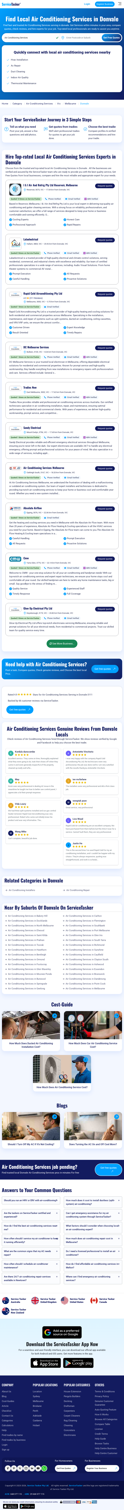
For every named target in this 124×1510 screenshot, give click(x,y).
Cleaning (68, 1425)
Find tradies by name (12, 1435)
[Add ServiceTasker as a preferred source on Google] (62, 1332)
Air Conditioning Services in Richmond (85, 945)
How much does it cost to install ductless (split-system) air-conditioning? (90, 1202)
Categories (7, 1420)
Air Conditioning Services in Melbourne (85, 988)
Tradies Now (30, 387)
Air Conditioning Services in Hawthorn (27, 949)
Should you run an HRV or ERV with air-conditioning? (30, 1200)
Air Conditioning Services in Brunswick (85, 974)
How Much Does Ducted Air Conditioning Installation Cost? (31, 1045)
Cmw (26, 558)
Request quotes (105, 186)
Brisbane (37, 1406)
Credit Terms (101, 1434)
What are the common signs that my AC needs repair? (27, 1253)
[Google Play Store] (78, 1363)
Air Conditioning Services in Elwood (26, 930)
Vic (59, 103)
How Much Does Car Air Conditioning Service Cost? (93, 1045)
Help (4, 1430)
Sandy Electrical (32, 427)
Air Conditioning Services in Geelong (26, 988)
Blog (4, 1396)
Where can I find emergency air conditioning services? (88, 1278)
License (99, 1429)
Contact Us (7, 1415)
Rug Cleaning (70, 1420)
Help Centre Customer (106, 1453)
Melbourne (70, 103)
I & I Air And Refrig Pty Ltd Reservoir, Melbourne (50, 185)
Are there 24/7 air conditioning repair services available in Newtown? (27, 1278)
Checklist (6, 1411)
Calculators (7, 1425)
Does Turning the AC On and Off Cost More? (93, 1144)
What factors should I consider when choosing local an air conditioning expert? (92, 1227)
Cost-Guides (8, 1401)
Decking (68, 1401)
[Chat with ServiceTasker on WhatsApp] (44, 1468)
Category (17, 103)
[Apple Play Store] (46, 1363)
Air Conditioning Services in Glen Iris (84, 935)
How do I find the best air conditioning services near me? (30, 1227)
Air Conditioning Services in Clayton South (87, 959)
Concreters (69, 1430)
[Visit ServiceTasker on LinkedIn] (32, 1468)
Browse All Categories (106, 1419)
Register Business (104, 4)
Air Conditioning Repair (78, 890)
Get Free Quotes (64, 1468)
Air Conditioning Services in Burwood (27, 979)
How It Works (102, 1414)
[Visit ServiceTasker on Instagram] (26, 1468)
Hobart (36, 1425)
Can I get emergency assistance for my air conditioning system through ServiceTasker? (88, 1215)
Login (87, 4)
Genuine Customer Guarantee (104, 1403)
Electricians (70, 1435)
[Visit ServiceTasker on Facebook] (8, 1468)
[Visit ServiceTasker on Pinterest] (14, 1468)
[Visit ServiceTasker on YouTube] (38, 1468)
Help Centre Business (106, 1448)
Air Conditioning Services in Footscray (27, 964)
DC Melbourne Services (36, 347)
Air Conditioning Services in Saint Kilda (27, 935)
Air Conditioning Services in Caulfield (84, 954)
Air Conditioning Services (39, 103)
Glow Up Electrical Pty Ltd (37, 608)
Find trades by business (14, 1440)
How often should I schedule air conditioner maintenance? (26, 1266)
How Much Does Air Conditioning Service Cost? (62, 1087)
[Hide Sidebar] (119, 3)
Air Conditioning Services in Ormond (26, 959)
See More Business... (63, 643)
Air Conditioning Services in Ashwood (85, 964)
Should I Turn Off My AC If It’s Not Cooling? (31, 1144)
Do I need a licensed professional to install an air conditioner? (90, 1253)
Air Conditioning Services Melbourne (43, 468)
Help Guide (100, 1438)
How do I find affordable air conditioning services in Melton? (92, 1266)
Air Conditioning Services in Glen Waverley (29, 969)
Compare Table (102, 1424)
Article (5, 1406)
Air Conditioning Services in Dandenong (86, 979)
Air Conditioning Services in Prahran (26, 940)
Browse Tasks (102, 1443)
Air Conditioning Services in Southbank (85, 925)
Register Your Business (97, 1468)
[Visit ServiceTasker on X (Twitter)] (20, 1468)
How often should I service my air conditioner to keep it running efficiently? (31, 1240)
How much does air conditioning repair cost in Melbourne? (89, 1240)
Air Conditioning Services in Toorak (26, 945)
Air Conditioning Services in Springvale (27, 983)
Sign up (5, 1449)
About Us (6, 1391)
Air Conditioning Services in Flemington (86, 920)
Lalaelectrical (30, 239)
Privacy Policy (102, 1396)
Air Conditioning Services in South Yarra (86, 940)
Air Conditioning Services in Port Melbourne (88, 930)
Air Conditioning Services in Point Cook (86, 983)
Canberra (37, 1420)
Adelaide (37, 1415)
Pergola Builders (72, 1396)
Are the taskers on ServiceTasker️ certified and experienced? (27, 1215)
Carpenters (69, 1411)
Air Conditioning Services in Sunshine (84, 949)
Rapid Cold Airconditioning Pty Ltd (42, 293)
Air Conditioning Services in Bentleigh (27, 954)
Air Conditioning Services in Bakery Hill (27, 916)
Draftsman (69, 1406)
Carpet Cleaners (72, 1415)
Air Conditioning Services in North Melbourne (31, 925)
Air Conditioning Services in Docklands (27, 920)
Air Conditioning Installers (22, 890)
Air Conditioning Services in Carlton (84, 916)
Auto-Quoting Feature (105, 1409)
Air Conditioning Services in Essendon (85, 969)
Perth (35, 1411)
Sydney (36, 1396)
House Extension (72, 1391)
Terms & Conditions (105, 1391)
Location (37, 1391)
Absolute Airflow (32, 508)
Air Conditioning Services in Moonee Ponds (30, 974)
